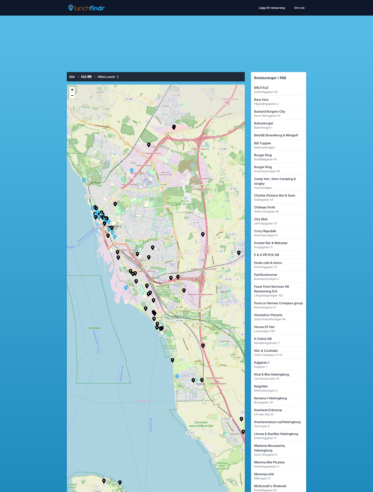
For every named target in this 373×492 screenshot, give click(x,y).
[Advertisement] (186, 42)
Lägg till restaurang (272, 7)
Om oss (299, 7)
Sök (72, 77)
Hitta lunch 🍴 (109, 77)
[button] (154, 319)
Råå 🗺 (86, 77)
